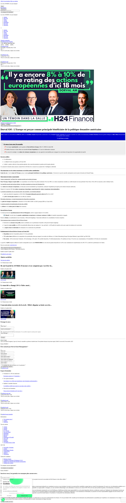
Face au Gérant (7, 432)
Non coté (6, 23)
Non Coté (6, 438)
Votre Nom (4, 326)
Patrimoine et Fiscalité (9, 437)
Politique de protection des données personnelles (15, 461)
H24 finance (3, 7)
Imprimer (3, 124)
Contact (5, 420)
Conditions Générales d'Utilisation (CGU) (13, 460)
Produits (5, 440)
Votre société (4, 362)
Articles (5, 17)
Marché (5, 436)
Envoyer (3, 337)
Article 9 (6, 452)
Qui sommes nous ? (8, 419)
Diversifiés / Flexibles (8, 447)
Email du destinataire (6, 329)
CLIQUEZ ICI (13, 245)
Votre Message (4, 333)
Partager (8, 124)
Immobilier (6, 22)
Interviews (6, 434)
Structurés (6, 25)
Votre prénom (4, 353)
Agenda (5, 21)
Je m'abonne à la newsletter (7, 12)
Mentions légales (7, 459)
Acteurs (5, 426)
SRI (1, 49)
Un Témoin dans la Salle (10, 122)
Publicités (6, 422)
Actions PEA (7, 451)
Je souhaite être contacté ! (6, 366)
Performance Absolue (8, 450)
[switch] (3, 64)
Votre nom (3, 350)
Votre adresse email (5, 356)
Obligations (6, 454)
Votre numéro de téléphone (7, 359)
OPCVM (6, 18)
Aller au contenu (14, 1)
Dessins (5, 429)
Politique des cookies (8, 463)
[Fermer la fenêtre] (1, 476)
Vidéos (5, 19)
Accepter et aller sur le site (7, 501)
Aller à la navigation (5, 1)
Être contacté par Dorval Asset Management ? (11, 125)
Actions (5, 448)
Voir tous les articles (5, 260)
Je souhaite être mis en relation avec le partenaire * (14, 365)
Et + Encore (6, 430)
